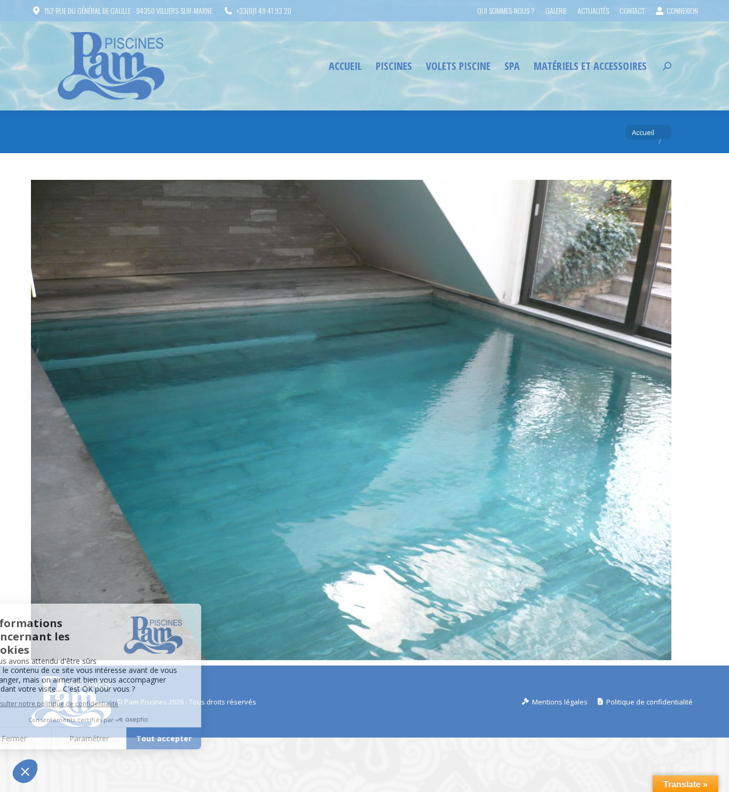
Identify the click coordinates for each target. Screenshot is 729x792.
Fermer (47, 738)
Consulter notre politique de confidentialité (86, 703)
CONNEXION (682, 10)
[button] (25, 771)
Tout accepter (197, 738)
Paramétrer (122, 738)
